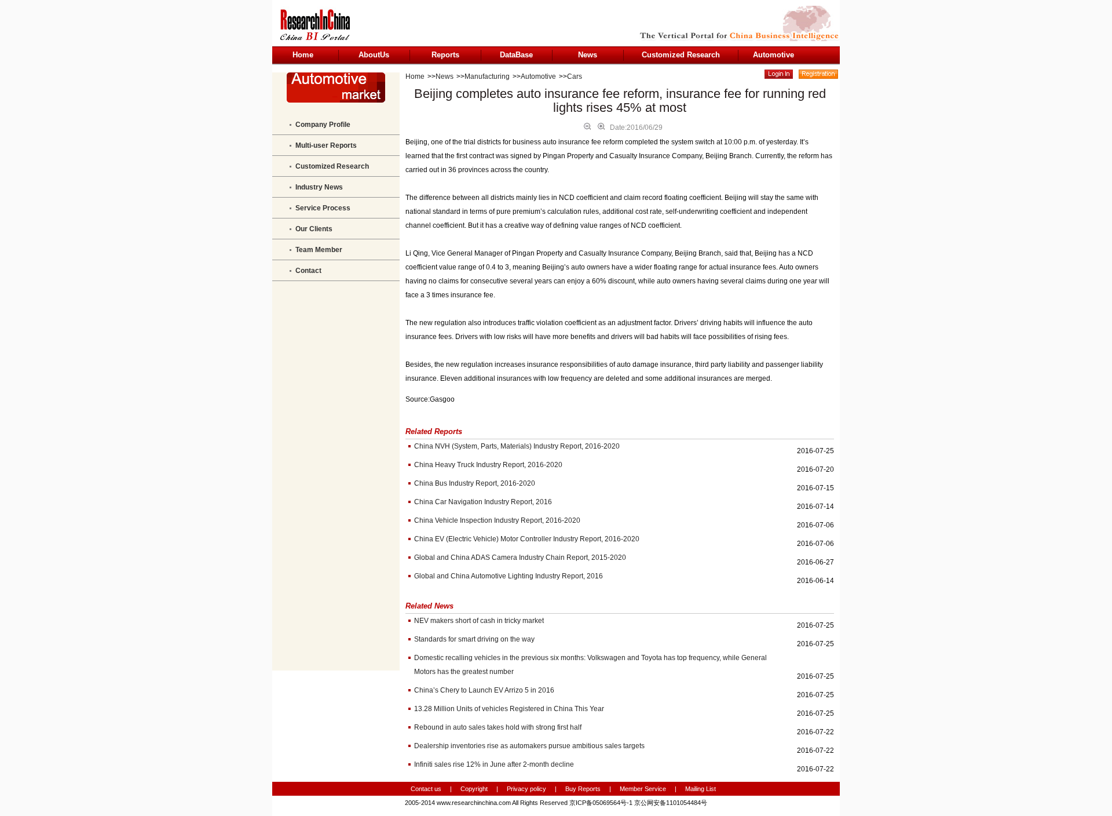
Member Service (643, 788)
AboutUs (374, 54)
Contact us (426, 788)
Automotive (773, 54)
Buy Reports (583, 788)
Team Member (318, 250)
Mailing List (700, 788)
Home (302, 54)
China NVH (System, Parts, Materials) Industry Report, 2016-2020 (517, 446)
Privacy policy (527, 788)
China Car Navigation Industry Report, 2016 (483, 502)
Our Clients (313, 229)
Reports (445, 54)
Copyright (474, 788)
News (587, 54)
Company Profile (322, 125)
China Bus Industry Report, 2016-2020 (474, 483)
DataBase (516, 54)
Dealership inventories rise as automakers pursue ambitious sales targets (529, 746)
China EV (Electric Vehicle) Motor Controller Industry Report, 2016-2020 (526, 539)
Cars (574, 76)
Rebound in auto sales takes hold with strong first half (497, 727)
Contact (308, 271)
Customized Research (681, 54)
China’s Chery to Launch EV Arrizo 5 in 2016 (484, 690)
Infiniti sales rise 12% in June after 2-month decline (494, 764)
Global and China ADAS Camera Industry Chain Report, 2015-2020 (520, 557)
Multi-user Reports (326, 145)
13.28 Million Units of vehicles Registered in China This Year (509, 709)
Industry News (319, 187)
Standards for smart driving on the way (474, 639)
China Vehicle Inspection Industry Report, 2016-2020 (497, 520)
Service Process (322, 208)
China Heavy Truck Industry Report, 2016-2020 (488, 465)
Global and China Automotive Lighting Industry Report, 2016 (508, 576)
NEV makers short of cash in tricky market (479, 621)
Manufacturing (487, 76)
